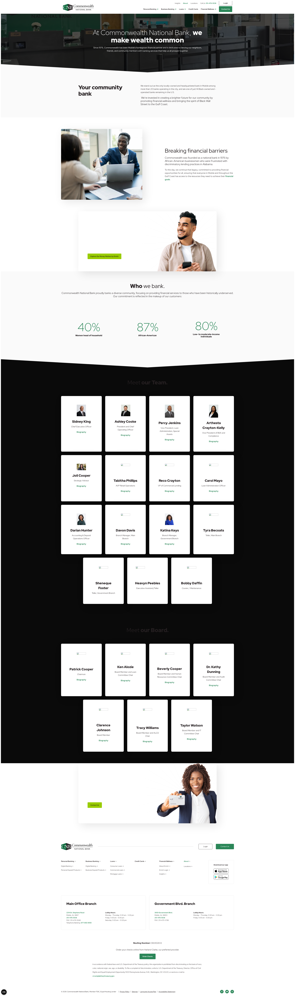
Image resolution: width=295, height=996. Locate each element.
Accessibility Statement (167, 991)
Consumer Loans (116, 866)
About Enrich (164, 866)
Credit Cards (193, 9)
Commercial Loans (116, 870)
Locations (194, 3)
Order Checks (147, 956)
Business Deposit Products (95, 870)
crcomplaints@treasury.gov (103, 976)
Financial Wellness (207, 9)
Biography (81, 432)
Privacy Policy (124, 991)
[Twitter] (227, 991)
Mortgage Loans (116, 874)
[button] (157, 9)
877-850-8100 (86, 923)
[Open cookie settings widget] (4, 992)
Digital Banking (66, 866)
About (185, 3)
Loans (181, 9)
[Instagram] (232, 991)
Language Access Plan (148, 991)
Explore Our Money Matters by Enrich (104, 256)
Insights (177, 3)
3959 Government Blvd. (164, 913)
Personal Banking (149, 9)
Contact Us (225, 9)
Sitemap (135, 991)
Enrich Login (163, 870)
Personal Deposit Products (70, 870)
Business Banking (167, 9)
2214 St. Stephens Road (75, 913)
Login (225, 3)
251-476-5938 (208, 3)
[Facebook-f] (222, 991)
